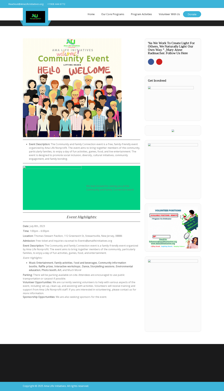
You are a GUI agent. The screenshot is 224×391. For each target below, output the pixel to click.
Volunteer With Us (169, 14)
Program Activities (141, 14)
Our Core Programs (112, 14)
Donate (192, 14)
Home (91, 14)
